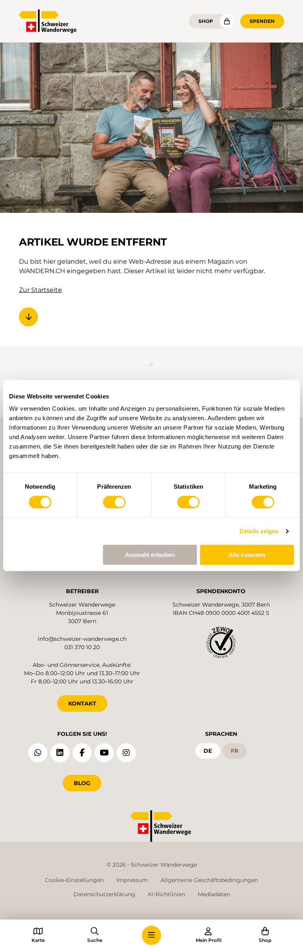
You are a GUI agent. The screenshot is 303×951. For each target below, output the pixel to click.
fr (234, 750)
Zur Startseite (40, 290)
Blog (82, 783)
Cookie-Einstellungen (74, 880)
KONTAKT (82, 703)
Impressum (132, 880)
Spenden (262, 21)
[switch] (114, 502)
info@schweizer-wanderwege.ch (82, 638)
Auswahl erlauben (150, 554)
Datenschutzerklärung (104, 894)
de (208, 750)
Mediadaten (214, 894)
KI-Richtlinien (166, 894)
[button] (151, 935)
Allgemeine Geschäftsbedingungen (209, 880)
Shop (205, 21)
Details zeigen (259, 531)
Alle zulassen (246, 554)
